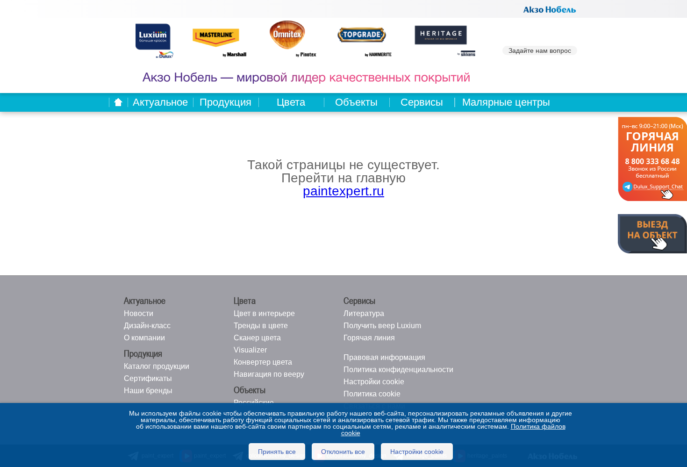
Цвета (291, 102)
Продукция (225, 102)
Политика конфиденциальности (398, 370)
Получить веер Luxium (382, 326)
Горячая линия (369, 338)
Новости (138, 313)
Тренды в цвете (261, 326)
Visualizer (250, 350)
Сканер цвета (257, 338)
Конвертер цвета (263, 362)
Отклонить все (343, 451)
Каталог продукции (156, 366)
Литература (364, 313)
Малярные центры (506, 102)
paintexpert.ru (343, 191)
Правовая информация (384, 357)
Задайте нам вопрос (539, 50)
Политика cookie (372, 394)
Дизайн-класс (147, 326)
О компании (144, 338)
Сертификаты (148, 378)
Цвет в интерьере (264, 313)
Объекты (356, 102)
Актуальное (160, 102)
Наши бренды (148, 391)
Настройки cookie (374, 382)
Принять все (277, 451)
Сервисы (422, 102)
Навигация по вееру (269, 374)
